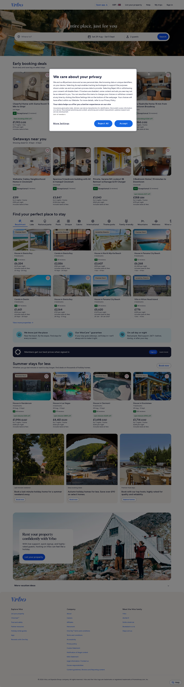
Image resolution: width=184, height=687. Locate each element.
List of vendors (59, 114)
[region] (93, 100)
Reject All (103, 123)
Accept (124, 123)
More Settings (61, 123)
